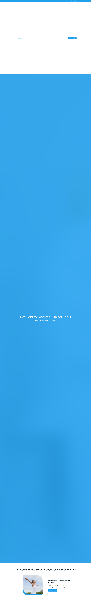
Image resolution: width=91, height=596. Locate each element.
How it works (34, 38)
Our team (57, 38)
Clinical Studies (42, 38)
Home (28, 38)
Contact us (64, 38)
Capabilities (50, 38)
